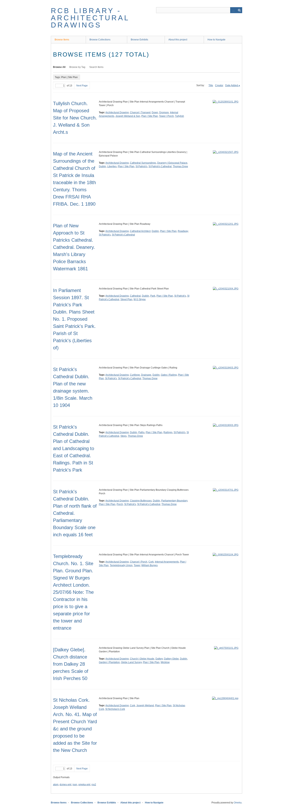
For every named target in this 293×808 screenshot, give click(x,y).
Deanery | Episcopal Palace (172, 162)
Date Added (231, 85)
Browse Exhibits (139, 39)
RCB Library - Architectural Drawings (90, 18)
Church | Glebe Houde (142, 658)
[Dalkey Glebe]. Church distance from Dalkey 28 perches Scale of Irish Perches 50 (70, 664)
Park (152, 295)
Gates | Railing (169, 374)
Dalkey (159, 658)
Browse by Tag (77, 67)
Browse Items (62, 39)
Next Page (82, 85)
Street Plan (126, 299)
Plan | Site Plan (149, 116)
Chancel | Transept (140, 112)
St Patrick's (141, 166)
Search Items (96, 67)
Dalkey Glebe (171, 658)
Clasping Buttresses (141, 500)
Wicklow (165, 662)
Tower (137, 565)
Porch (120, 504)
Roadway (183, 231)
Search (239, 10)
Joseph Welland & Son (127, 116)
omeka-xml (84, 784)
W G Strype (140, 299)
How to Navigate (216, 39)
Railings (167, 432)
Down (155, 112)
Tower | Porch (166, 116)
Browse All (59, 67)
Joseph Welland (145, 705)
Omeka (238, 802)
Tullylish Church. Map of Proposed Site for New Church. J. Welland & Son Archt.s (75, 118)
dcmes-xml (65, 784)
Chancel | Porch (138, 561)
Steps (123, 436)
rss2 (93, 784)
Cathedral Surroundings (143, 162)
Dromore (164, 112)
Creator (219, 85)
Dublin (102, 166)
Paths (141, 432)
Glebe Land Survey (131, 662)
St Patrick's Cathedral (160, 166)
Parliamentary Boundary (174, 500)
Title (210, 85)
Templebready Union (121, 565)
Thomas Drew (180, 166)
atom (55, 784)
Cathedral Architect (140, 231)
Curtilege (135, 374)
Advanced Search (233, 10)
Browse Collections (99, 39)
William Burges (149, 565)
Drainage (146, 374)
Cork (151, 561)
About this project (177, 39)
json (75, 784)
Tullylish (179, 116)
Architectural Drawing (117, 112)
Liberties (112, 166)
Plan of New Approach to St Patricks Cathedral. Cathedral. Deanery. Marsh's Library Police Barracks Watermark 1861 (74, 247)
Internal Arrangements (167, 561)
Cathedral (135, 295)
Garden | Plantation (109, 662)
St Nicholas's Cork (115, 709)
